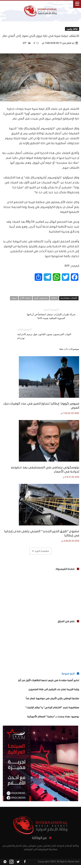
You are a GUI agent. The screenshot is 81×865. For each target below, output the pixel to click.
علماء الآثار (25, 298)
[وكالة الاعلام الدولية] (40, 4)
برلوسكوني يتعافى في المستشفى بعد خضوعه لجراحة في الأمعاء (45, 469)
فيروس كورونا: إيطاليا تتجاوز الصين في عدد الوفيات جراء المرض (41, 405)
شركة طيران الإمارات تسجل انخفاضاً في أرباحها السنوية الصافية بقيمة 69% (51, 314)
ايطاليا (54, 298)
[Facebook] (25, 862)
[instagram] (11, 862)
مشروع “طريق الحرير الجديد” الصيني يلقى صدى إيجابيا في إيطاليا (41, 533)
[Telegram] (5, 862)
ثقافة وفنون (72, 28)
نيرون (14, 298)
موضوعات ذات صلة (69, 348)
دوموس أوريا (41, 298)
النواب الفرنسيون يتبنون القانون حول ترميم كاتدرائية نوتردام (44, 333)
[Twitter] (18, 862)
